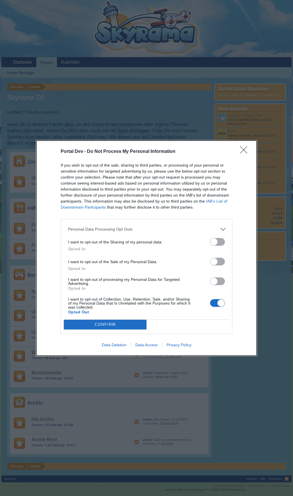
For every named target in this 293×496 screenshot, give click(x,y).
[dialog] (146, 248)
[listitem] (146, 229)
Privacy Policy (179, 345)
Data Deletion (114, 345)
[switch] (217, 242)
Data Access (146, 345)
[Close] (245, 151)
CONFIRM (105, 324)
